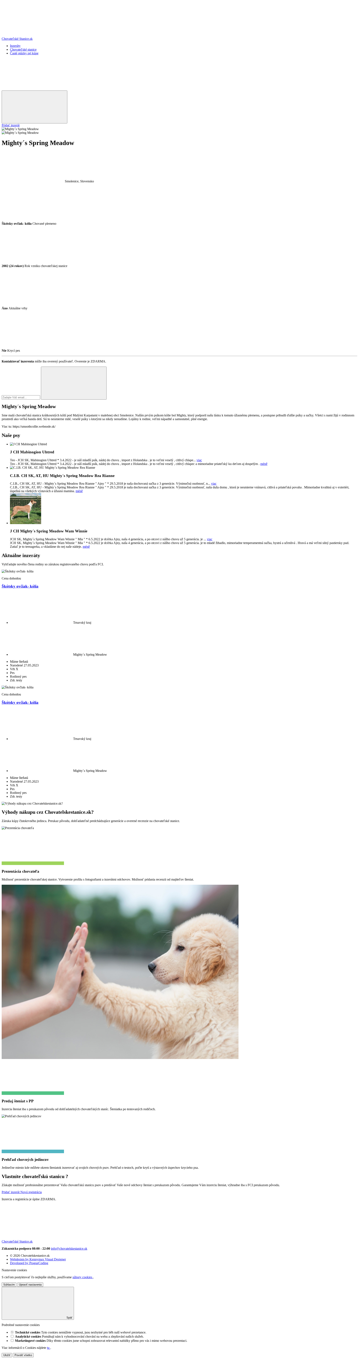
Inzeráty (15, 46)
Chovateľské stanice (23, 49)
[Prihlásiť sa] (33, 88)
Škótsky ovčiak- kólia (20, 586)
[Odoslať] (74, 383)
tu (48, 1347)
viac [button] (199, 460)
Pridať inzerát (11, 125)
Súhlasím (9, 1284)
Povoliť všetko (23, 1355)
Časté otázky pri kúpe (24, 53)
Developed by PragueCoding (29, 1263)
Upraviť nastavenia (30, 1284)
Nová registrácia (31, 1192)
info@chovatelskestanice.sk (69, 1248)
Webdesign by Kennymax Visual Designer (38, 1259)
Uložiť (6, 1355)
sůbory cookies (83, 1277)
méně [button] (263, 464)
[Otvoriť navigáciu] (34, 106)
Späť (69, 1317)
